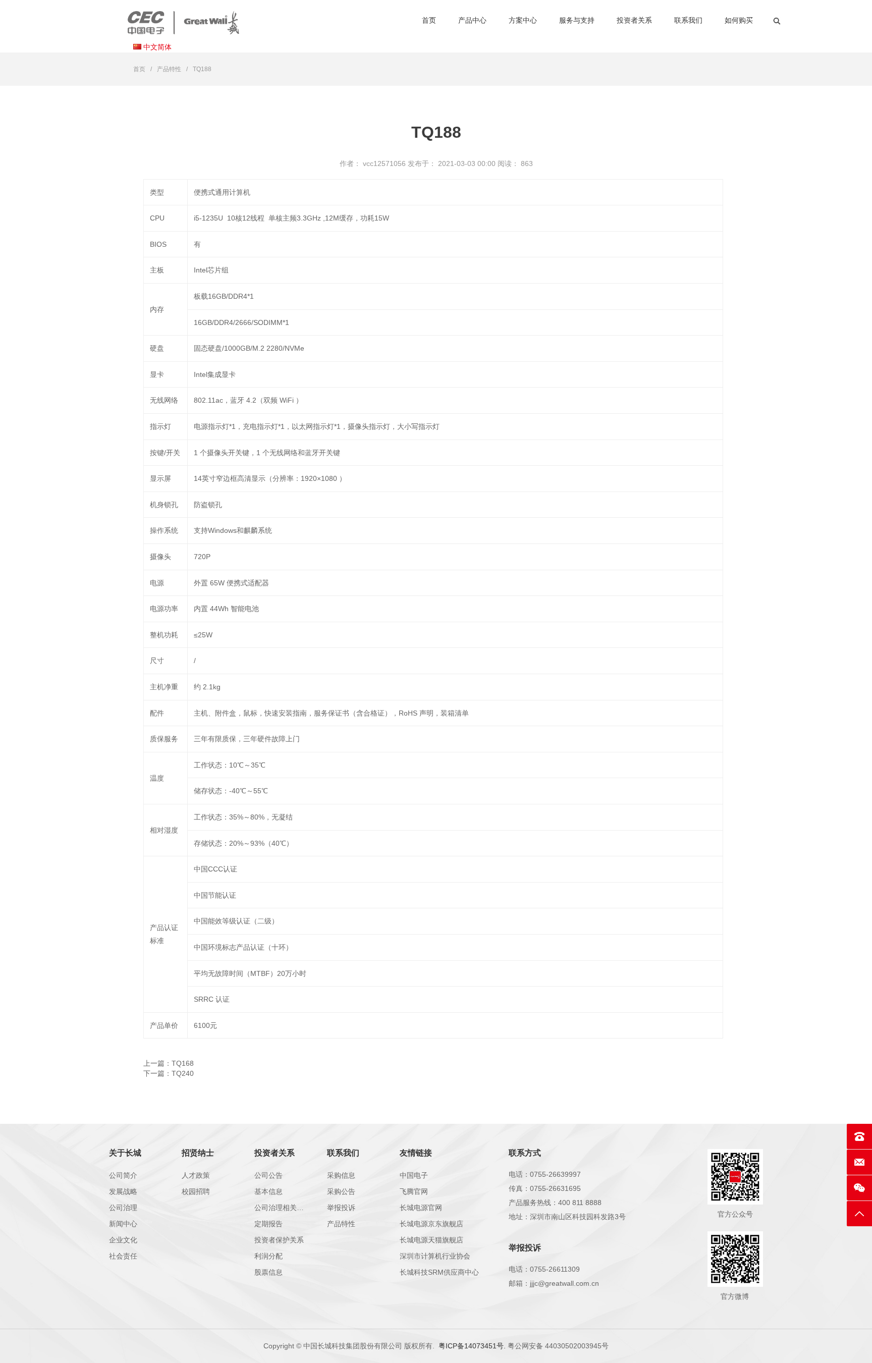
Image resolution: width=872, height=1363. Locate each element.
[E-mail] (859, 1162)
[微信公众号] (859, 1188)
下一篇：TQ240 (168, 1073)
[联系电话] (859, 1136)
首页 (139, 69)
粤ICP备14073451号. (472, 1346)
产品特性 (169, 69)
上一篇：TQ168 (168, 1063)
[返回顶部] (859, 1214)
